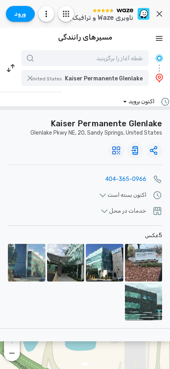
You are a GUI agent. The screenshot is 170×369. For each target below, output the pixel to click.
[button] (85, 78)
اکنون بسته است (127, 195)
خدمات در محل (127, 211)
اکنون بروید (141, 101)
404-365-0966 (125, 179)
